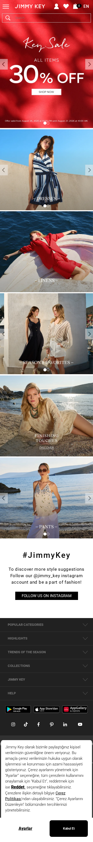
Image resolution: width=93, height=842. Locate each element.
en (86, 6)
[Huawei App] (75, 709)
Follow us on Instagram (47, 595)
